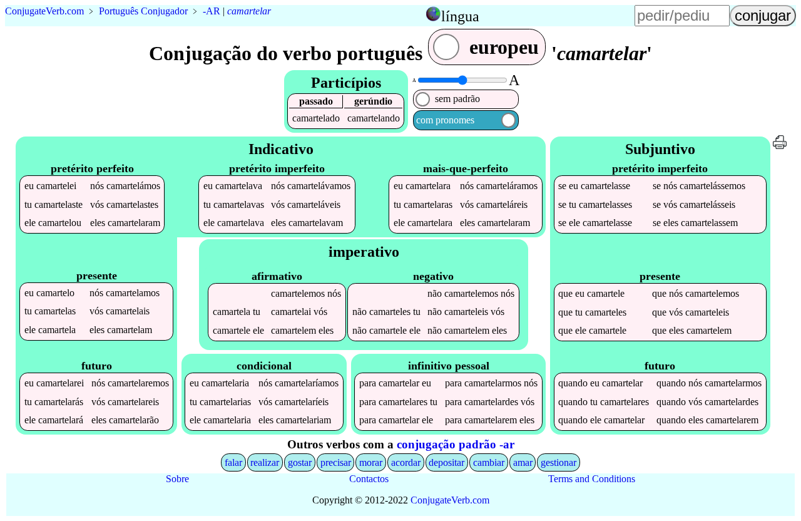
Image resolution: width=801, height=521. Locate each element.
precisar (335, 462)
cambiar (488, 462)
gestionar (558, 462)
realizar (264, 462)
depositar (446, 462)
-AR (211, 11)
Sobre (177, 478)
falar (233, 462)
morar (370, 462)
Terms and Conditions (591, 478)
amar (523, 462)
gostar (300, 462)
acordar (406, 462)
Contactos (369, 478)
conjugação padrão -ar (455, 444)
